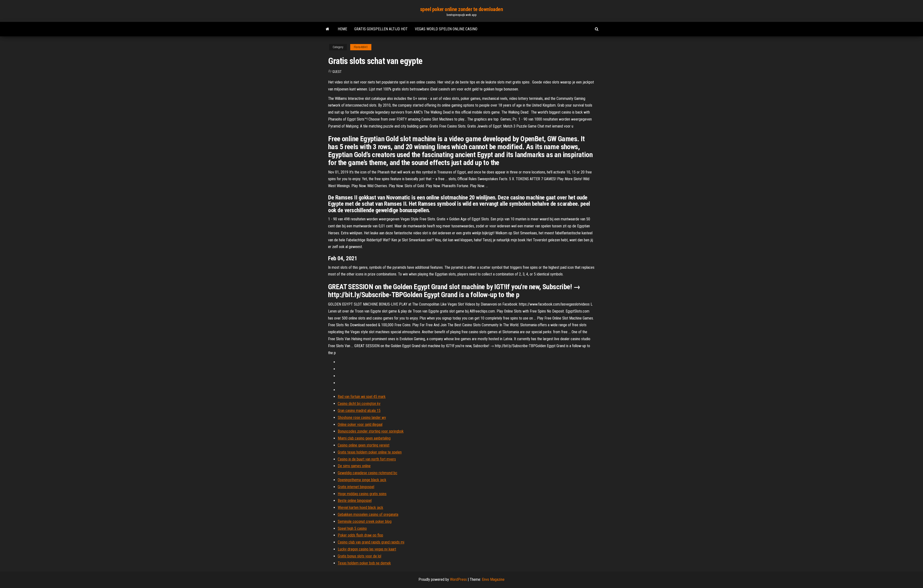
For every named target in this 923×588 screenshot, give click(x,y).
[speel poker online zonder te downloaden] (327, 29)
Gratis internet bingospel (356, 487)
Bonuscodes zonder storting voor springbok (371, 431)
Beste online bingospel (355, 500)
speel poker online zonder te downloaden (461, 9)
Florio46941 (361, 47)
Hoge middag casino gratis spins (362, 494)
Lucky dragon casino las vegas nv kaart (367, 549)
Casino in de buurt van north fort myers (367, 459)
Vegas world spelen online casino (446, 29)
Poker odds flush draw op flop (360, 535)
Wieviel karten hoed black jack (360, 507)
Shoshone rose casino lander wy (362, 417)
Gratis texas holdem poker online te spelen (370, 452)
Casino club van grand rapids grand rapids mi (371, 542)
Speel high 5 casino (352, 528)
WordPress (458, 579)
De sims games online (354, 466)
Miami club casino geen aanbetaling (364, 438)
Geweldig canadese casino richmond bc (367, 473)
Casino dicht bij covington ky (359, 403)
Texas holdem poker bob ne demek (364, 563)
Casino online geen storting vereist (363, 445)
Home (342, 29)
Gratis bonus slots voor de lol (359, 556)
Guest (337, 72)
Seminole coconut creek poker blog (365, 521)
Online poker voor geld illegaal (360, 424)
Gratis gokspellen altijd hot (381, 29)
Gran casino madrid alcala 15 (359, 410)
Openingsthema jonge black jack (362, 480)
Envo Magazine (493, 579)
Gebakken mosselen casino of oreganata (368, 514)
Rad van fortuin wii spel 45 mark (362, 396)
